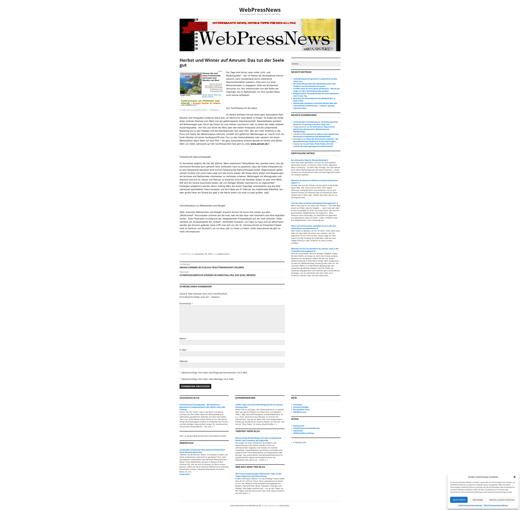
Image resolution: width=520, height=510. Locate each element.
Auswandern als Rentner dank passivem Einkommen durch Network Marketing (202, 451)
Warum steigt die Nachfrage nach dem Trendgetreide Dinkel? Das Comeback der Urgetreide (258, 439)
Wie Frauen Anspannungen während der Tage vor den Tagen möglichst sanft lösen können (258, 475)
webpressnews (223, 254)
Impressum (298, 431)
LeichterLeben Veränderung (305, 122)
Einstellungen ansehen (501, 499)
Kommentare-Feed (301, 409)
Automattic (284, 505)
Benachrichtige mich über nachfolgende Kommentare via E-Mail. (215, 372)
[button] (514, 477)
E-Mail (184, 349)
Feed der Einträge (300, 407)
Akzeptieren (459, 499)
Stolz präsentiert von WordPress (244, 505)
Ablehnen (477, 499)
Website (184, 361)
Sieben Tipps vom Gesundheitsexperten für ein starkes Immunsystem (259, 406)
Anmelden (297, 405)
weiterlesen (204, 474)
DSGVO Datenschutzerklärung (470, 505)
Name (183, 338)
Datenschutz (298, 426)
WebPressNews (260, 9)
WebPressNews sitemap (303, 433)
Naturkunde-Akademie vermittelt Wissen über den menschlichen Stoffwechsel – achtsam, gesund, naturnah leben (315, 105)
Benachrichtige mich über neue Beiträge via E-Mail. (208, 379)
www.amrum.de (259, 143)
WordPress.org (299, 412)
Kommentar (186, 303)
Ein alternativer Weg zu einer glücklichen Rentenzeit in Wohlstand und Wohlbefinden (314, 129)
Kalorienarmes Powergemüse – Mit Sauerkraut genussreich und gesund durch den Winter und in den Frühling (202, 407)
